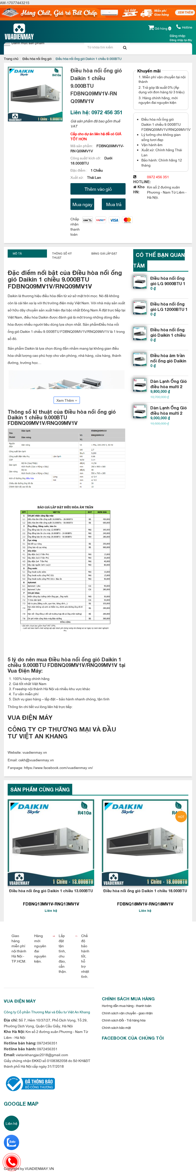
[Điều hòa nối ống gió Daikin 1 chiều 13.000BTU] (51, 842)
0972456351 (46, 1042)
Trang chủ (11, 58)
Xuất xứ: (77, 177)
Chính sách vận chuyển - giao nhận (127, 1013)
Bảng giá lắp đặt (104, 253)
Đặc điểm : (79, 170)
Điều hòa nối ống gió (37, 58)
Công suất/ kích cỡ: (86, 157)
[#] (139, 282)
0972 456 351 (158, 176)
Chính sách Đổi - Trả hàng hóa (123, 1020)
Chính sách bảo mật (116, 1027)
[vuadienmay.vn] (29, 1083)
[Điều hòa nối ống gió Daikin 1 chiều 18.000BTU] (145, 842)
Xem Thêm (65, 400)
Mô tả (17, 253)
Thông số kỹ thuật (62, 255)
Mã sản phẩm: (82, 145)
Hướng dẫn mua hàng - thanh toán (126, 1005)
